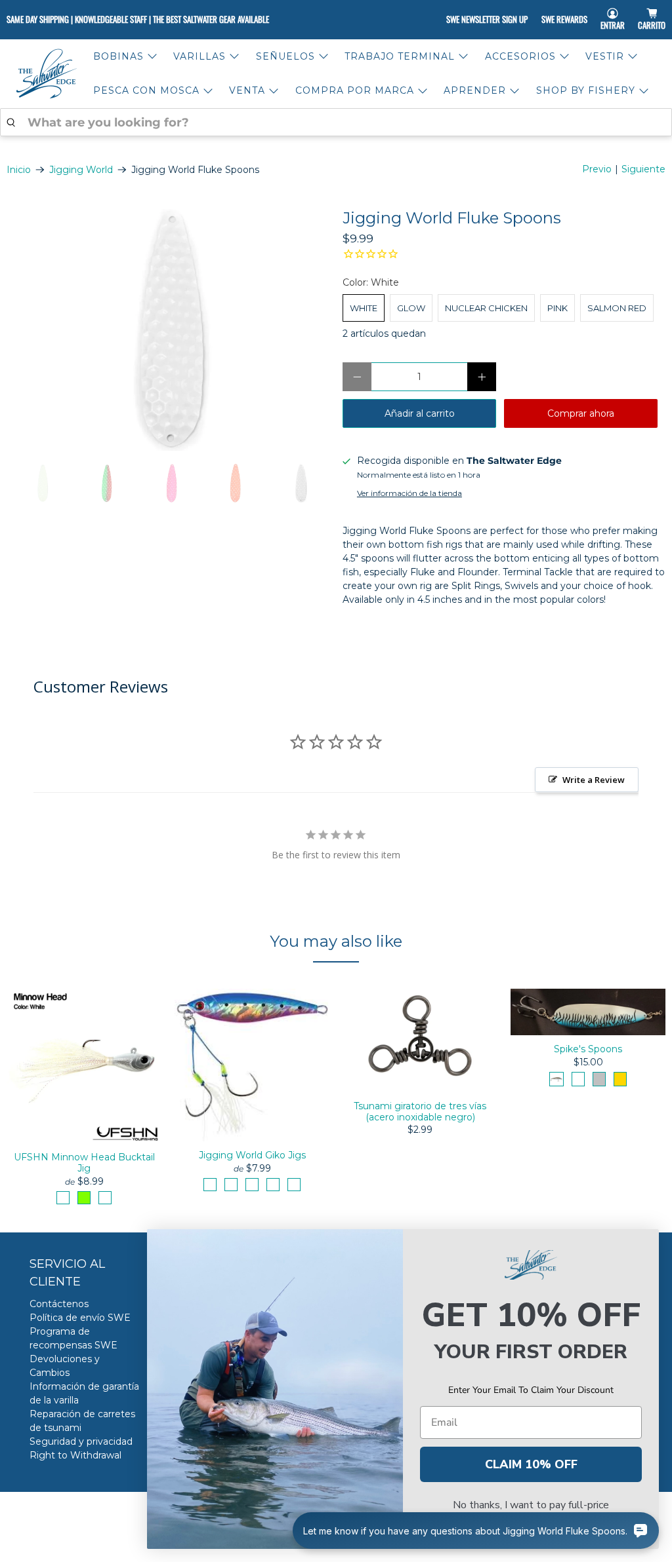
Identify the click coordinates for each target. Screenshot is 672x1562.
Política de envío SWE (80, 1318)
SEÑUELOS (285, 56)
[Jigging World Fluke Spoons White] (168, 330)
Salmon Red (616, 308)
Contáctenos (59, 1304)
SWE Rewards (564, 19)
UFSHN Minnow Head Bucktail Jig (84, 1162)
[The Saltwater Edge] (46, 73)
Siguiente (643, 169)
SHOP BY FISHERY (585, 90)
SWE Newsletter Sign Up (487, 19)
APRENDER (475, 90)
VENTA (247, 90)
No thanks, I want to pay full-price (531, 1505)
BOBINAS (118, 56)
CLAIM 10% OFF (531, 1464)
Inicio (19, 169)
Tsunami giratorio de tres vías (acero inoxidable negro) (420, 1111)
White (363, 308)
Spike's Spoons (588, 1049)
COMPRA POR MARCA (354, 90)
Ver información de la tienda (409, 493)
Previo (597, 169)
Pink (557, 308)
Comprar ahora (580, 413)
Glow (411, 308)
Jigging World (81, 169)
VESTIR (604, 56)
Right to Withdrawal (75, 1455)
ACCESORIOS (520, 56)
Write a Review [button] (593, 780)
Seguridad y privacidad (81, 1441)
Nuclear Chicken (486, 308)
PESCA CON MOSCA (146, 90)
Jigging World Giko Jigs (252, 1155)
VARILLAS (199, 56)
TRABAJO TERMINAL (400, 56)
